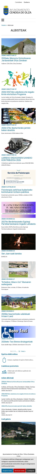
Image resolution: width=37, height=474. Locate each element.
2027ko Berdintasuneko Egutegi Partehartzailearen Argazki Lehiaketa (18, 223)
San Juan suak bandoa (11, 253)
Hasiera (3, 25)
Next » (23, 351)
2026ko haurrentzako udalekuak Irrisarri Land (15, 315)
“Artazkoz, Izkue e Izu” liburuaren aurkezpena (16, 283)
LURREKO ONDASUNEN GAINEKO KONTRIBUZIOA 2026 (16, 159)
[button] (4, 434)
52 (19, 351)
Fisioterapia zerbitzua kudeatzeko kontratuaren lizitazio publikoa (16, 191)
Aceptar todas (7, 470)
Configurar (30, 470)
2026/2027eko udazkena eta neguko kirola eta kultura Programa (17, 93)
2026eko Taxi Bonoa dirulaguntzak (17, 342)
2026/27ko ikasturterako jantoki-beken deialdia (16, 129)
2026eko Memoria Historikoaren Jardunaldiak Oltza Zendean (16, 59)
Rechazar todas (20, 470)
